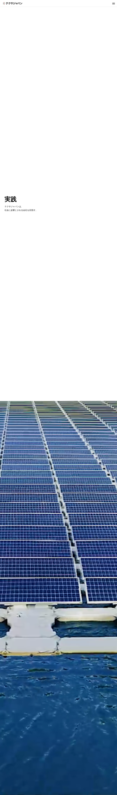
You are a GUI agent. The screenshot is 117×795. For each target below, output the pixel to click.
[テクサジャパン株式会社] (12, 3)
